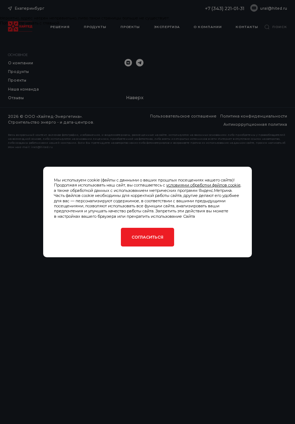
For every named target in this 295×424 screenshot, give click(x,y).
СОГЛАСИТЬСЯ (147, 237)
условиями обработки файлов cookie (203, 185)
